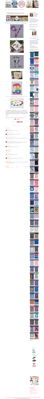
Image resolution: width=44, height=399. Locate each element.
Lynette (8, 145)
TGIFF (20, 117)
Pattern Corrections (16, 9)
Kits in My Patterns (22, 9)
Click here (31, 26)
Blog (6, 9)
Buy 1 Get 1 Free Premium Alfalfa (18, 110)
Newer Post (7, 166)
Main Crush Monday (13, 117)
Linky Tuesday (17, 117)
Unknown (8, 153)
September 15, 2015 (9, 131)
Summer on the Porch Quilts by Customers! (34, 392)
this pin (13, 23)
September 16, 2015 (9, 143)
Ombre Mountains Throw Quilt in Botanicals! (34, 390)
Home (17, 166)
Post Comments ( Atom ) (11, 167)
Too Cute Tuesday (8, 117)
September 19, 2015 (9, 151)
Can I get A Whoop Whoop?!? (24, 117)
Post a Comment (7, 165)
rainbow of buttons (19, 96)
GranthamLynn (9, 149)
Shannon (8, 129)
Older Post (26, 166)
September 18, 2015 (9, 147)
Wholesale (12, 9)
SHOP (8, 9)
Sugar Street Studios (24, 398)
